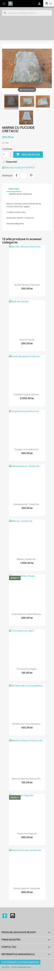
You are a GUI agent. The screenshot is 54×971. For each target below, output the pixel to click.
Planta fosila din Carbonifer (27, 888)
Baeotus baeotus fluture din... (27, 778)
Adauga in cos (28, 154)
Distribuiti (16, 175)
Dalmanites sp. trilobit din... (27, 504)
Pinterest (31, 175)
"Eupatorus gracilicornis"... (27, 449)
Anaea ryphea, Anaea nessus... (27, 614)
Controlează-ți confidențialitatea (20, 962)
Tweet (24, 175)
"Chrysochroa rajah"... (27, 669)
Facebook (4, 915)
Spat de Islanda (27, 339)
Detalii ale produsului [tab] (20, 193)
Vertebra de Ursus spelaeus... (27, 723)
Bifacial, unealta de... (27, 559)
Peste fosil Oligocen (27, 833)
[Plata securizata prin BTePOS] (27, 167)
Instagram (12, 915)
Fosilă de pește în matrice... (27, 394)
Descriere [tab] (14, 188)
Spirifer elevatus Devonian (27, 284)
